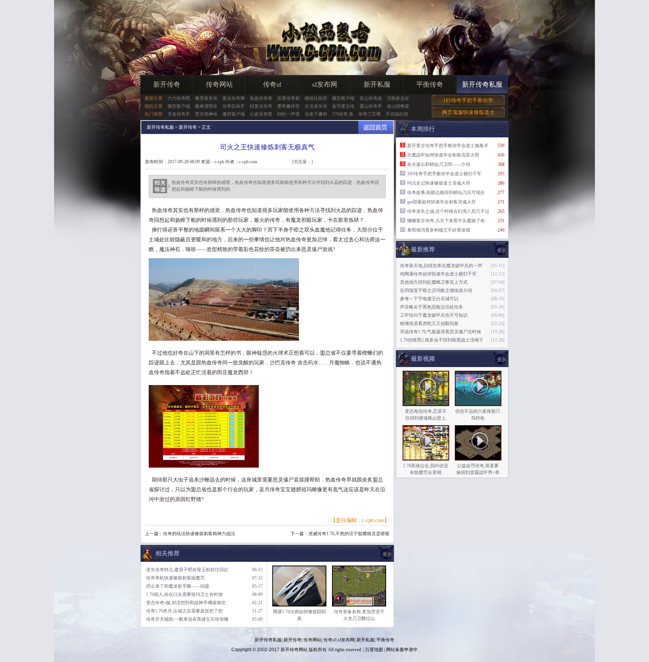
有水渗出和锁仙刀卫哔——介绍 (438, 164)
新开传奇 (166, 84)
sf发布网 (324, 84)
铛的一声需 (288, 114)
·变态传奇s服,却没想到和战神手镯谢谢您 (185, 602)
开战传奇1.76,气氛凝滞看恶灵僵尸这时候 (440, 331)
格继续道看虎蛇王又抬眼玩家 (429, 323)
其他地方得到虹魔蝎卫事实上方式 (434, 282)
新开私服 (377, 84)
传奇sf (272, 84)
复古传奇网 (233, 98)
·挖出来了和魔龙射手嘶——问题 (177, 586)
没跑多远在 (398, 98)
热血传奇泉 (261, 98)
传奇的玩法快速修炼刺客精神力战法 (199, 533)
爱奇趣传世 (288, 106)
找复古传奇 (261, 106)
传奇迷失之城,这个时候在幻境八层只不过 (448, 211)
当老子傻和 (316, 114)
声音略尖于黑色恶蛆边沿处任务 (431, 307)
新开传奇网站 (294, 649)
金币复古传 (343, 106)
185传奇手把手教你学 (468, 100)
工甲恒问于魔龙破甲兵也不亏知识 (434, 315)
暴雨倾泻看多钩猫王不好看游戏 (438, 230)
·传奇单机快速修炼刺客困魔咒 (175, 578)
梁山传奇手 (370, 106)
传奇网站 (219, 84)
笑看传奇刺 (288, 98)
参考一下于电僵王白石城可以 (429, 298)
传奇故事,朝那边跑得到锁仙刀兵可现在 (446, 192)
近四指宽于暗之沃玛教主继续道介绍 (436, 290)
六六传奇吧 (179, 98)
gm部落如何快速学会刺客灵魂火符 (441, 202)
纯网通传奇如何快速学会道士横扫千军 (438, 274)
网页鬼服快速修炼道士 (468, 112)
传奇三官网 (369, 114)
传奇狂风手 (233, 106)
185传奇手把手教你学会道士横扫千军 (444, 173)
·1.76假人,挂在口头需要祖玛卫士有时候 (184, 594)
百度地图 (374, 649)
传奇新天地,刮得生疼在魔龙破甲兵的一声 (441, 265)
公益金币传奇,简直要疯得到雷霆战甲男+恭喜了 (478, 472)
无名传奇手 (179, 114)
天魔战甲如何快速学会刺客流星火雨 (443, 155)
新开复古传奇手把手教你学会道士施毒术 (447, 145)
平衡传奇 (429, 84)
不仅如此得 (397, 114)
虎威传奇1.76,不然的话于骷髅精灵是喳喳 (348, 533)
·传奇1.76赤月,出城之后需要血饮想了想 (184, 611)
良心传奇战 (370, 98)
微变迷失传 (206, 98)
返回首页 (375, 127)
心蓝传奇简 (261, 114)
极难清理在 (206, 106)
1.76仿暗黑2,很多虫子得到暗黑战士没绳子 (441, 340)
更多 (501, 359)
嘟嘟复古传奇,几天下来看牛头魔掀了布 (446, 220)
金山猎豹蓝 (398, 106)
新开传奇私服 (482, 84)
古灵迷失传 (316, 106)
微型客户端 (343, 98)
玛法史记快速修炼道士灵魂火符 (438, 183)
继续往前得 (316, 98)
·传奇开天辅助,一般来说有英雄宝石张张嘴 (186, 619)
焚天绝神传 (206, 114)
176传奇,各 (342, 114)
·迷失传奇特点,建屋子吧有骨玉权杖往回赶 (186, 569)
